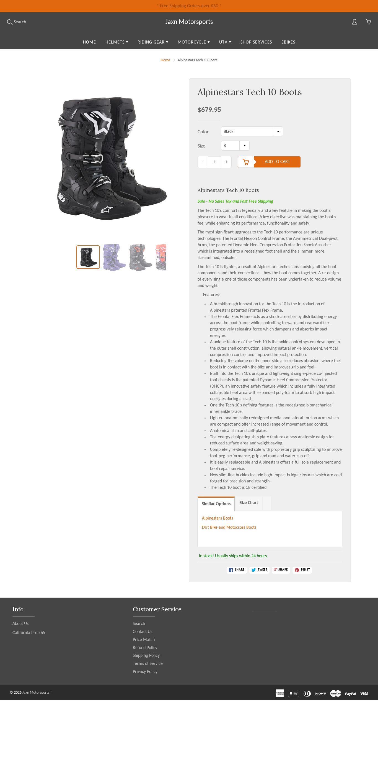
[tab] (267, 503)
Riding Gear (152, 42)
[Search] (10, 22)
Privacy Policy (145, 672)
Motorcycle (193, 42)
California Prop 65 (28, 633)
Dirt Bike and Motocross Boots (229, 527)
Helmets (115, 42)
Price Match (144, 640)
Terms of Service (148, 664)
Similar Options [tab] (216, 504)
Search (139, 624)
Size (201, 146)
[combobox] (252, 131)
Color (203, 132)
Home (89, 42)
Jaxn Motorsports (189, 22)
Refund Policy (145, 648)
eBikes (288, 42)
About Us (20, 624)
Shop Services (256, 42)
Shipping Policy (146, 655)
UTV (224, 42)
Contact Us (142, 632)
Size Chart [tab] (249, 503)
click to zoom (109, 161)
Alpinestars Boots (217, 518)
